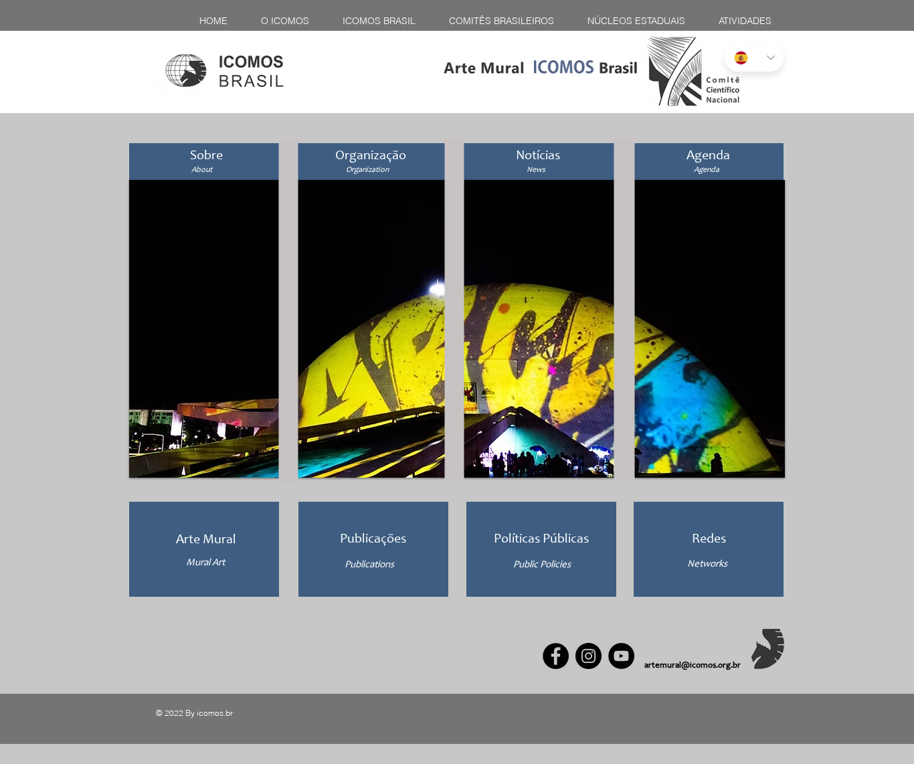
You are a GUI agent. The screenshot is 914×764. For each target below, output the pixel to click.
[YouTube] (621, 656)
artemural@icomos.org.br (692, 666)
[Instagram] (588, 656)
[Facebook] (556, 656)
